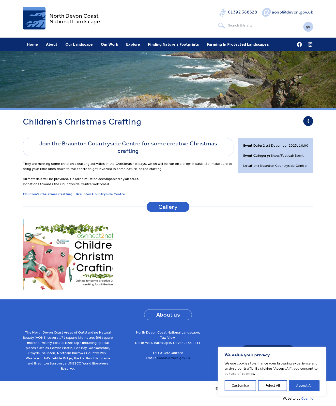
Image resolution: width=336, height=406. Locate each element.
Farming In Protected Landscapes (238, 44)
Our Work (109, 44)
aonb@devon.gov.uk (292, 12)
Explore (133, 44)
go (308, 27)
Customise (240, 385)
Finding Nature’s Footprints (173, 44)
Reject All (272, 385)
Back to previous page (308, 121)
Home (32, 44)
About (52, 44)
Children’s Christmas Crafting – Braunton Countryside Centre (74, 194)
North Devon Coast (74, 16)
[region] (272, 371)
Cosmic (307, 398)
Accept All (304, 385)
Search (222, 26)
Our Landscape (79, 44)
